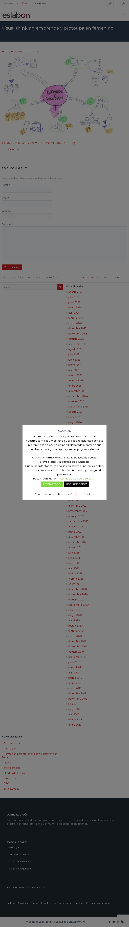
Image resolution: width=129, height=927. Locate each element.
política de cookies (86, 457)
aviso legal (49, 461)
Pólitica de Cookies (82, 494)
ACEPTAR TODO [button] (52, 484)
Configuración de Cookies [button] (76, 478)
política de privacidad (75, 461)
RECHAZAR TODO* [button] (76, 484)
